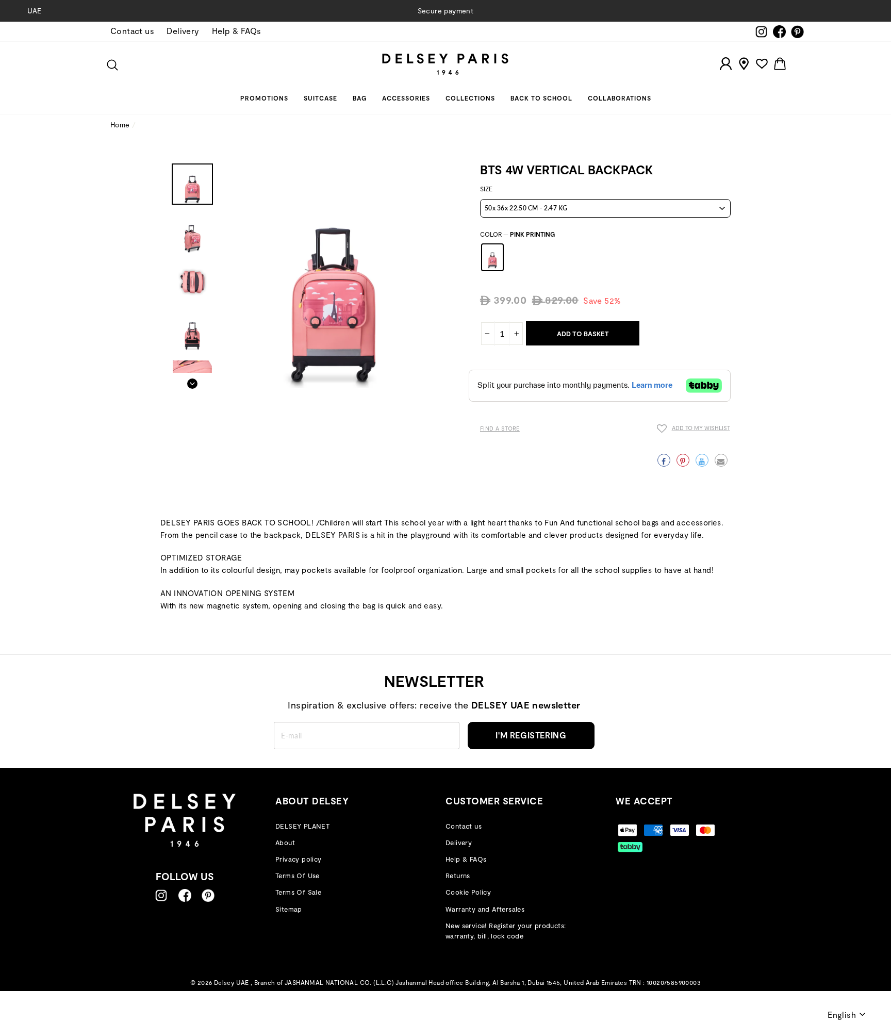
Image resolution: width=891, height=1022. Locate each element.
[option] (445, 11)
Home (120, 124)
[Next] (192, 380)
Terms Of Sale (298, 892)
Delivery (183, 31)
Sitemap (288, 909)
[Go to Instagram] (161, 895)
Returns (458, 875)
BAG (360, 98)
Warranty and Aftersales (485, 909)
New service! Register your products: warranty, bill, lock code (506, 931)
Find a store (500, 428)
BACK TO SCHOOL (541, 98)
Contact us (132, 31)
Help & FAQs (236, 31)
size (486, 188)
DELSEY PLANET (302, 826)
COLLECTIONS (470, 98)
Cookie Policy (468, 892)
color (517, 234)
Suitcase (320, 98)
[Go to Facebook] (184, 895)
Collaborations (619, 98)
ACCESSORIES (406, 98)
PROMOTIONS (264, 98)
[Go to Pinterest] (208, 895)
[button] (693, 430)
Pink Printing (492, 257)
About (285, 842)
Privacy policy (298, 859)
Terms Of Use (297, 875)
